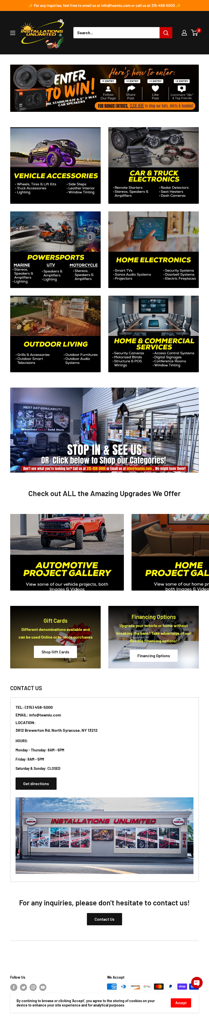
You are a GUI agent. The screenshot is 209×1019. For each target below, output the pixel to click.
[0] (194, 33)
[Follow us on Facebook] (13, 987)
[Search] (166, 32)
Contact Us (104, 919)
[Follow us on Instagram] (33, 987)
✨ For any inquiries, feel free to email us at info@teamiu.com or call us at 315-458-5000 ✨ (104, 5)
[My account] (184, 32)
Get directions (36, 783)
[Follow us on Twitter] (23, 987)
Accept (181, 1003)
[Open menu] (12, 33)
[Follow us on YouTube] (42, 987)
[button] (197, 982)
